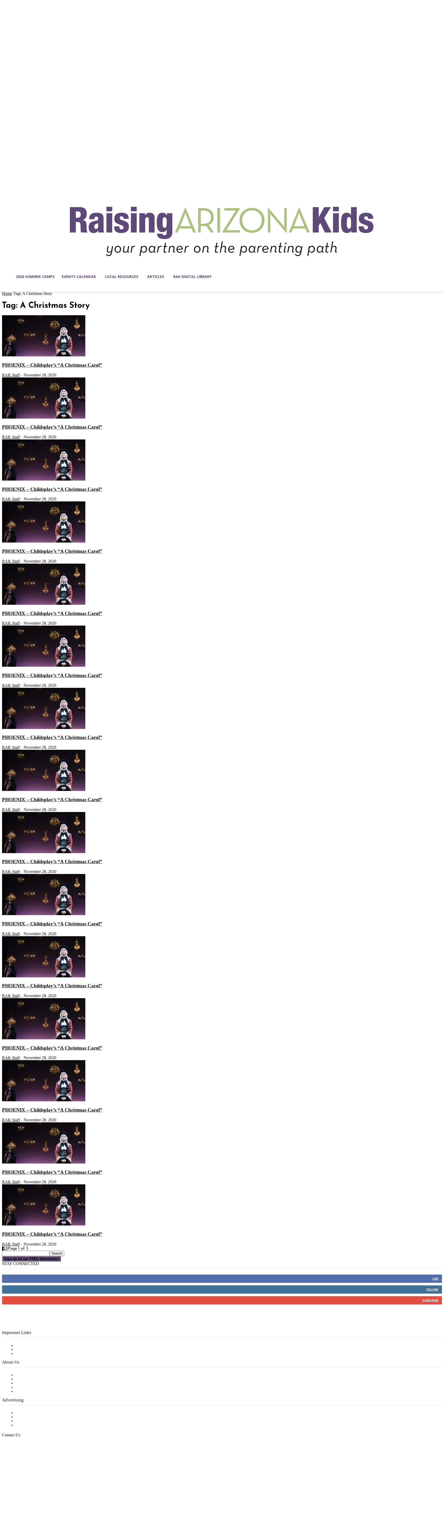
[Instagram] (17, 1499)
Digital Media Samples (36, 1421)
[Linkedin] (28, 1499)
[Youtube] (60, 1499)
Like (435, 1278)
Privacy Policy (28, 1354)
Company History (32, 1379)
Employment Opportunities (41, 1383)
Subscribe (430, 1300)
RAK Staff (11, 375)
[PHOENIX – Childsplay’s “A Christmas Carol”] (43, 355)
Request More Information (40, 1425)
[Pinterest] (38, 1499)
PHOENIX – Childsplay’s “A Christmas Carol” (52, 365)
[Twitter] (49, 1499)
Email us (20, 1461)
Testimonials (27, 1413)
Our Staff (24, 1375)
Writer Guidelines (31, 1387)
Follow (432, 1289)
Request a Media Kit (34, 1417)
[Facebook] (6, 1499)
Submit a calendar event (38, 1392)
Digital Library (29, 1350)
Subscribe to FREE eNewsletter (45, 1345)
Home (7, 293)
